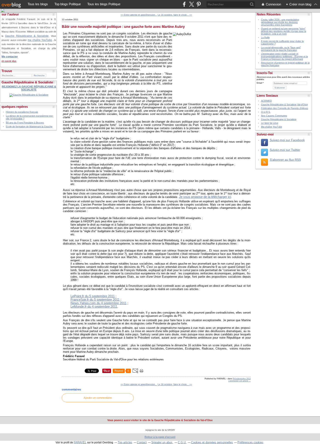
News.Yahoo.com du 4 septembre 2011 (98, 303)
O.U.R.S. (266, 112)
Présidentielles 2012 (242, 379)
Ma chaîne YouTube (271, 126)
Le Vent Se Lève (269, 123)
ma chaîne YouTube (40, 40)
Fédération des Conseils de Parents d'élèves (284, 108)
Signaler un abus (162, 442)
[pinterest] (198, 4)
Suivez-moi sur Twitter (285, 150)
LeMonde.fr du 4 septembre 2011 (94, 306)
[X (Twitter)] (191, 4)
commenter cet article (238, 381)
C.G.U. (182, 442)
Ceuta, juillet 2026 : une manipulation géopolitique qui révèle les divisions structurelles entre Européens (280, 22)
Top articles (125, 442)
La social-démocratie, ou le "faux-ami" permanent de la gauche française (281, 48)
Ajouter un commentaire (98, 397)
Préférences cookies (250, 442)
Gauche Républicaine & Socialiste (27, 35)
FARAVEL (80, 442)
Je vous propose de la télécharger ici (205, 197)
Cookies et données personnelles (212, 442)
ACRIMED (266, 101)
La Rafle (265, 37)
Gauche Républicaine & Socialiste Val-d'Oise (284, 104)
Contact (142, 442)
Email (259, 83)
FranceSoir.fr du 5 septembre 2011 (95, 299)
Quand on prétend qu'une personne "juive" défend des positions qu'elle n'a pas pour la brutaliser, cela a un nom (283, 31)
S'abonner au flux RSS (285, 159)
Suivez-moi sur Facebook (287, 140)
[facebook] (184, 4)
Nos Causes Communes (274, 115)
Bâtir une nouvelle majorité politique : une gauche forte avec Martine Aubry (123, 27)
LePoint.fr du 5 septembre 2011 (93, 296)
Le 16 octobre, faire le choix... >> (175, 15)
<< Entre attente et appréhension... (139, 15)
